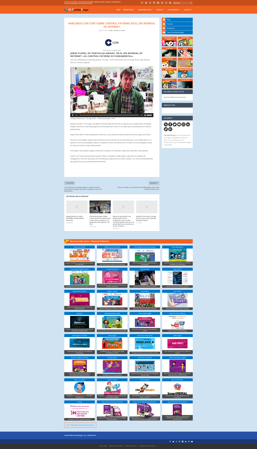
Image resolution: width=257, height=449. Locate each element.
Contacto (187, 10)
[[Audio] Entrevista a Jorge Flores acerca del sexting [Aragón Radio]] (146, 207)
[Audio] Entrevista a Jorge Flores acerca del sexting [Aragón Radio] (146, 218)
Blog (168, 20)
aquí (119, 50)
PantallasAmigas (170, 135)
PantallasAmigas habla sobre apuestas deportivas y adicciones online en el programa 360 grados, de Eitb (100, 220)
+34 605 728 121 (91, 435)
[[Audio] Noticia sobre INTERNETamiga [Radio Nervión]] (77, 207)
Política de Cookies (131, 446)
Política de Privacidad (116, 446)
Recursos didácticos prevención (175, 97)
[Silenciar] (145, 115)
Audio (111, 30)
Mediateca (117, 30)
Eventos (170, 24)
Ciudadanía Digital (145, 10)
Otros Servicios (173, 10)
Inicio (118, 10)
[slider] (149, 115)
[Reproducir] (73, 115)
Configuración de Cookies (147, 446)
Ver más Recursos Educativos (80, 425)
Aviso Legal (103, 446)
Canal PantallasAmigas (175, 32)
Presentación (128, 10)
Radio (123, 30)
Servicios (160, 10)
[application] (111, 115)
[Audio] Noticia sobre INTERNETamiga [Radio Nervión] (75, 218)
